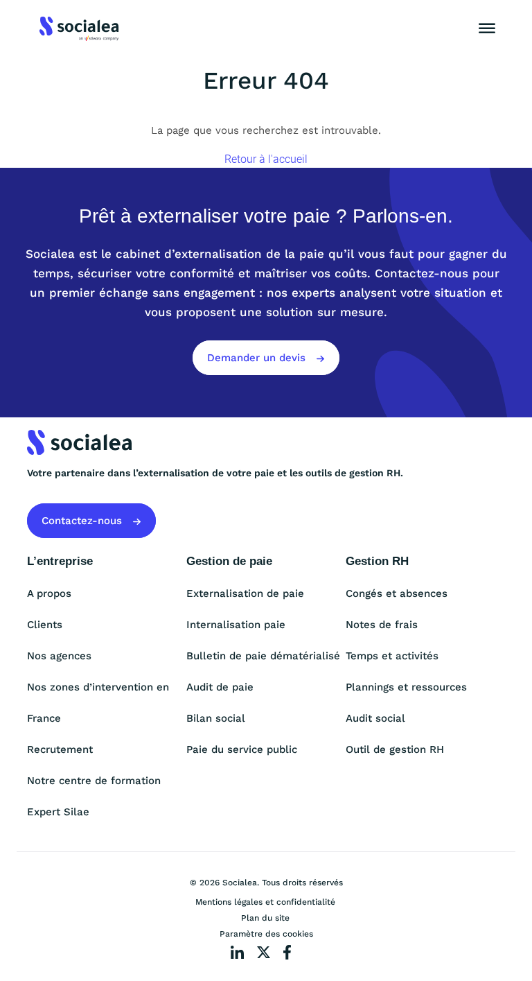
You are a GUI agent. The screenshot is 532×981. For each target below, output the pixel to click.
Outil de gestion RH (395, 749)
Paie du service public (241, 749)
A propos (49, 593)
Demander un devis (258, 357)
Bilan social (215, 718)
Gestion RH (377, 561)
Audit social (375, 718)
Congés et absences (396, 593)
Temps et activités (392, 656)
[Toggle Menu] (487, 28)
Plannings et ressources (406, 687)
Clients (44, 624)
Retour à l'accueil (266, 159)
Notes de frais (382, 624)
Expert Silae (58, 812)
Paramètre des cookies (266, 934)
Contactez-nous (83, 520)
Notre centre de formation (94, 780)
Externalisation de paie (245, 593)
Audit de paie (220, 687)
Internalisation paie (235, 624)
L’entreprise (60, 561)
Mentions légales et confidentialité (265, 902)
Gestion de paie (229, 561)
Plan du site (265, 918)
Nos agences (59, 656)
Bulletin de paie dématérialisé (263, 656)
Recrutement (60, 749)
